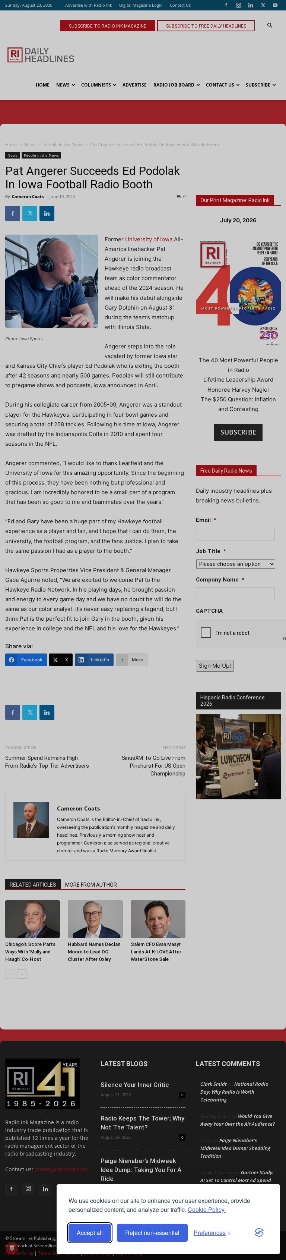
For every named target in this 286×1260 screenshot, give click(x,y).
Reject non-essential (152, 1232)
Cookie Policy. (207, 1209)
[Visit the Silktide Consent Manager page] (259, 1233)
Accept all (90, 1232)
